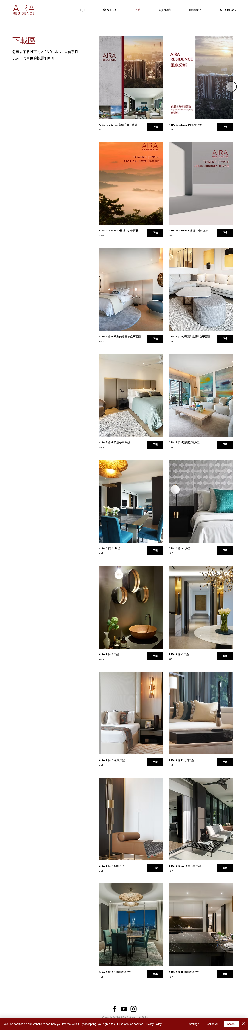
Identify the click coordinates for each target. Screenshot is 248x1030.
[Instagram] (133, 1009)
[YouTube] (124, 1009)
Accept (231, 1024)
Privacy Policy (153, 1024)
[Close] (243, 1024)
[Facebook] (114, 1009)
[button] (225, 656)
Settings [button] (194, 1024)
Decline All (211, 1024)
